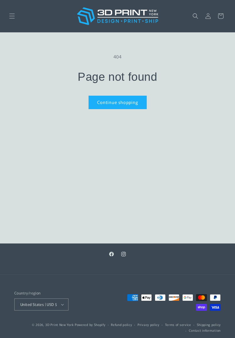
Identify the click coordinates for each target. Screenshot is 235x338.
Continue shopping (117, 102)
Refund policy (121, 324)
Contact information (205, 330)
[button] (12, 16)
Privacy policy (148, 324)
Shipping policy (209, 324)
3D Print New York (59, 324)
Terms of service (178, 324)
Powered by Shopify (90, 324)
